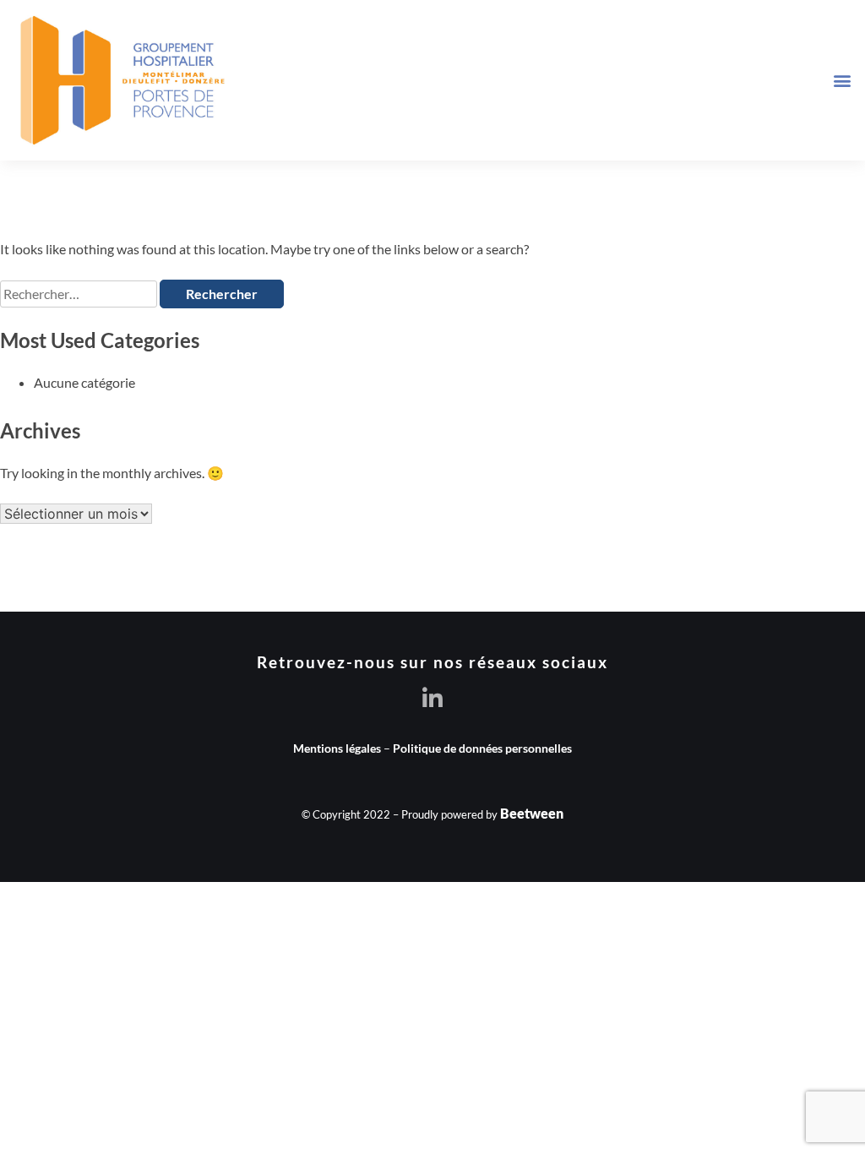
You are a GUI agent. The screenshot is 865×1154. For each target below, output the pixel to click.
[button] (843, 80)
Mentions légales (337, 748)
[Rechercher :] (80, 294)
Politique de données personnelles (482, 748)
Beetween (531, 813)
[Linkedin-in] (433, 698)
